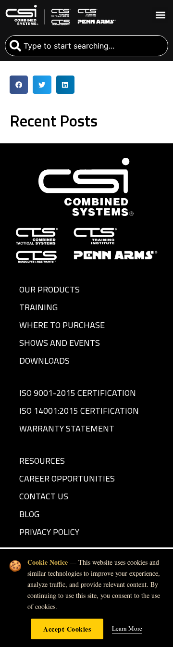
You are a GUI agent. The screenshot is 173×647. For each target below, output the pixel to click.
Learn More (127, 628)
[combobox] (86, 45)
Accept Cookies (67, 629)
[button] (160, 15)
